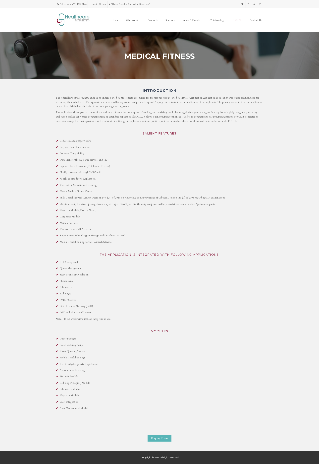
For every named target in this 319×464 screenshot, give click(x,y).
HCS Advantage (216, 20)
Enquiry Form (159, 438)
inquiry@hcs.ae (99, 4)
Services (170, 20)
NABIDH (237, 20)
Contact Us (256, 20)
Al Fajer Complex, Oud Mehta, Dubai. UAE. (130, 4)
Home (115, 20)
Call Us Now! (73, 4)
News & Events (191, 20)
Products (153, 20)
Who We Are (133, 20)
